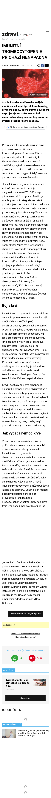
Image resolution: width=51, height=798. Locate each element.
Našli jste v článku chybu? (26, 637)
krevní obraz (38, 506)
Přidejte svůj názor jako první (25, 613)
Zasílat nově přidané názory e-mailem (25, 634)
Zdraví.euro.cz (8, 39)
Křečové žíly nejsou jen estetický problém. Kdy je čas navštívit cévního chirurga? (33, 733)
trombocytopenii (25, 145)
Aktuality (22, 39)
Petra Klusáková (10, 65)
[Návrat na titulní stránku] (17, 32)
